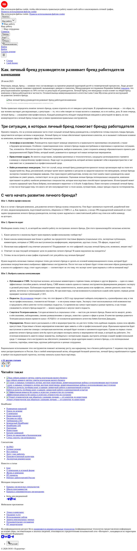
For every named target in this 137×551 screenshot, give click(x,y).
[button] (4, 47)
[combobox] (12, 543)
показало (125, 88)
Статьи (9, 60)
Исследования (26, 298)
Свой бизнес (12, 63)
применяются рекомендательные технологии (54, 529)
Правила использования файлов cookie (47, 14)
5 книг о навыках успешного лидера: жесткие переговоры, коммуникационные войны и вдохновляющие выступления (61, 385)
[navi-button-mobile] (3, 55)
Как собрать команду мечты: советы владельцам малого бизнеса (35, 380)
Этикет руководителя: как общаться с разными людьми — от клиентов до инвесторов (45, 399)
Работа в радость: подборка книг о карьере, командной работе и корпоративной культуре (47, 390)
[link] (5, 40)
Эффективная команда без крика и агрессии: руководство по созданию (38, 395)
